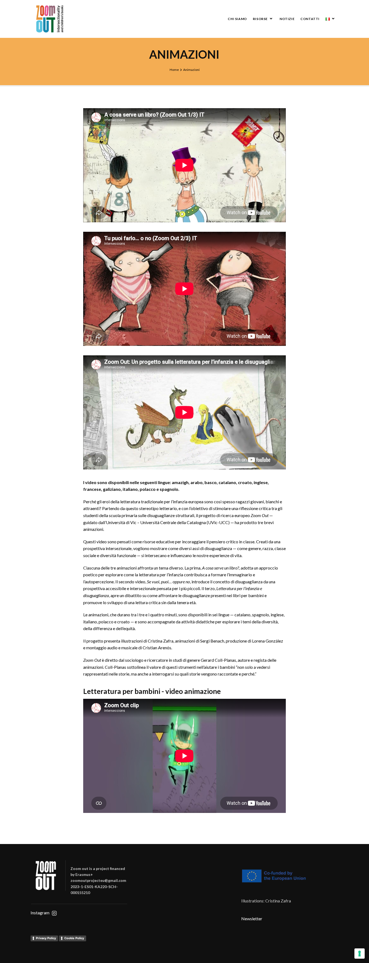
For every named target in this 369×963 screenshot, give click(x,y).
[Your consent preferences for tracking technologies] (359, 953)
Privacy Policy (46, 938)
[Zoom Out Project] (50, 18)
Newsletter (251, 918)
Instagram (40, 912)
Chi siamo (237, 19)
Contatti (310, 19)
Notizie (287, 19)
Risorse (260, 19)
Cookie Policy (74, 938)
